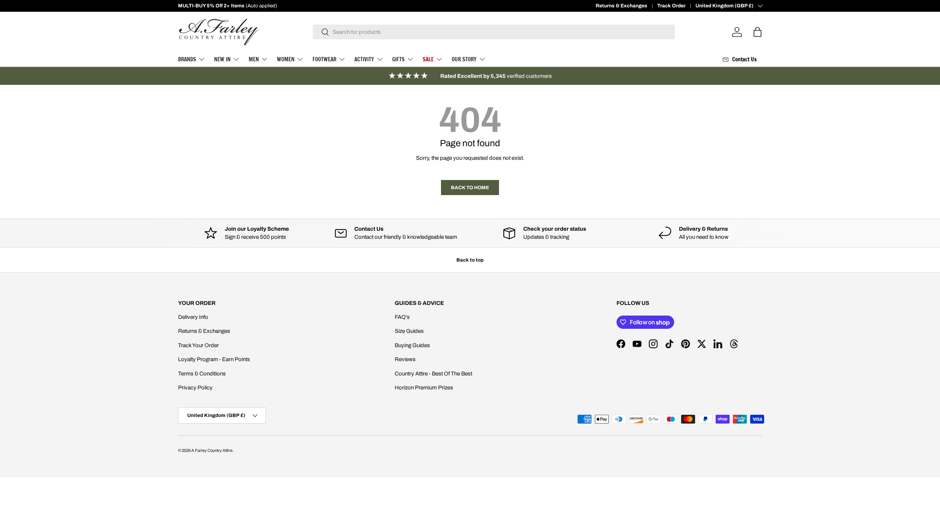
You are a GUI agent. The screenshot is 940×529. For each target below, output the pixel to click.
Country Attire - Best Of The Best (433, 374)
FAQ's (402, 317)
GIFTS (398, 59)
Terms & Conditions (202, 374)
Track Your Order (198, 345)
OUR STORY (464, 59)
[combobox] (494, 32)
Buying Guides (412, 345)
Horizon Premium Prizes (424, 388)
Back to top (470, 260)
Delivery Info (193, 317)
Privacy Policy (195, 388)
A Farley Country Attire (211, 450)
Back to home (470, 187)
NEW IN (222, 59)
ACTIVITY (364, 59)
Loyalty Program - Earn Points (214, 359)
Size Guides (409, 331)
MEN (254, 59)
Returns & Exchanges (621, 5)
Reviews (405, 359)
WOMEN (285, 59)
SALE (428, 59)
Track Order (671, 5)
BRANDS (187, 59)
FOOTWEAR (324, 59)
